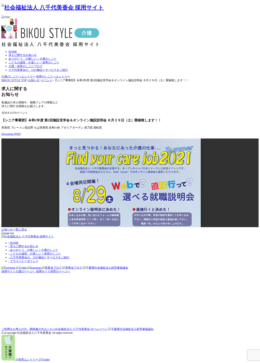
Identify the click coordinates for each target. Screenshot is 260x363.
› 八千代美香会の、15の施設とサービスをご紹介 (39, 257)
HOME (12, 51)
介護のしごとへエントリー (18, 76)
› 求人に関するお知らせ (23, 246)
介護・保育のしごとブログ (25, 66)
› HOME (13, 242)
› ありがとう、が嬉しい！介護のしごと (33, 249)
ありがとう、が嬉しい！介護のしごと (32, 58)
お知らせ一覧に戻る (14, 229)
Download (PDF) (11, 133)
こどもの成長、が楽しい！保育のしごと (33, 62)
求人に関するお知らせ (22, 55)
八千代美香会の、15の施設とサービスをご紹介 (38, 69)
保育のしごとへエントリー (53, 76)
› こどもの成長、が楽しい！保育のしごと (34, 253)
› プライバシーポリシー (23, 261)
